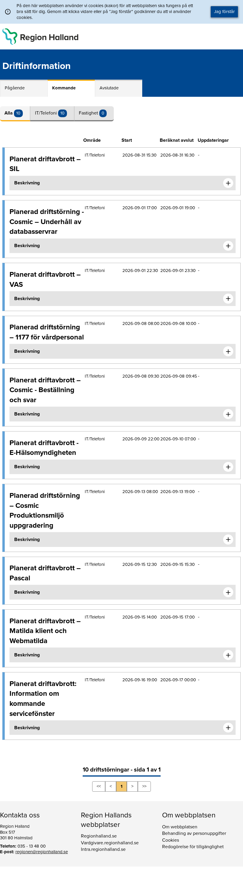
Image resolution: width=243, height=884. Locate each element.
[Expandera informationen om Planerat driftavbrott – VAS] (228, 299)
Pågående (15, 88)
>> (144, 786)
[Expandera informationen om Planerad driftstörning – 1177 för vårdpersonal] (228, 351)
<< (99, 786)
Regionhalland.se (99, 836)
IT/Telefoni (46, 113)
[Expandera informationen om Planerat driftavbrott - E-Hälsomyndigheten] (228, 467)
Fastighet (89, 113)
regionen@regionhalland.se (41, 851)
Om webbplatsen (179, 827)
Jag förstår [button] (224, 11)
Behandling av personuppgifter (194, 833)
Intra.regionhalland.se (103, 849)
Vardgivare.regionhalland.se (110, 843)
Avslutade (109, 88)
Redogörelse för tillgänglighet (193, 847)
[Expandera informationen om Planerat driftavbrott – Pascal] (228, 592)
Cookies (170, 840)
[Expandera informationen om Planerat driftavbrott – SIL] (228, 183)
